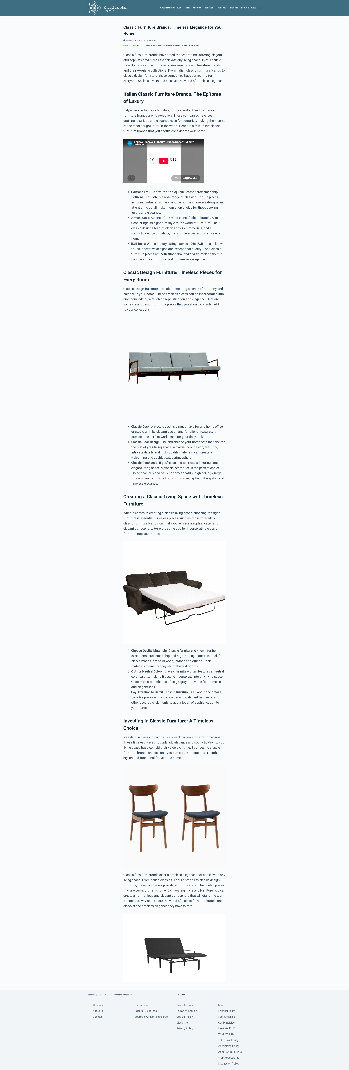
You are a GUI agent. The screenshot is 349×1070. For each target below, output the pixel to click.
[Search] (261, 8)
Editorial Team (226, 1011)
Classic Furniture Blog (170, 8)
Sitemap (181, 995)
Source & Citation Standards (151, 1017)
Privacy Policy (184, 1029)
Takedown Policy (228, 1040)
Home (187, 8)
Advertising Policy (228, 1046)
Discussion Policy (228, 1064)
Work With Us (226, 1034)
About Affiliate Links (230, 1052)
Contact (209, 8)
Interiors (233, 8)
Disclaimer (182, 1023)
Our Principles (226, 1023)
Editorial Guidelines (146, 1011)
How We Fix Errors (229, 1029)
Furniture (221, 8)
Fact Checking (226, 1017)
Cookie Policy (184, 1017)
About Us (197, 8)
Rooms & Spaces (248, 8)
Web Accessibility (228, 1058)
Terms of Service (186, 1011)
